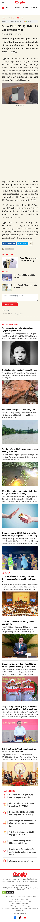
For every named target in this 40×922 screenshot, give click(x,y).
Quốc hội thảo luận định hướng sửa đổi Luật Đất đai (18, 622)
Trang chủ (5, 18)
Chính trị (9, 8)
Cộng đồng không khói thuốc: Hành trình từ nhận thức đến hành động (19, 492)
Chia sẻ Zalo (23, 243)
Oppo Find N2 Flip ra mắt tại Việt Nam (24, 276)
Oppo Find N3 (9, 249)
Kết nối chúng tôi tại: (20, 913)
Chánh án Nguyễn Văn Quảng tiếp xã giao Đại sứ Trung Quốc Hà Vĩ (20, 750)
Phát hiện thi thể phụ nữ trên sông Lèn (18, 409)
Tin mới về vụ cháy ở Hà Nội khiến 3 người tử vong (21, 841)
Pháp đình (25, 8)
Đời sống (20, 18)
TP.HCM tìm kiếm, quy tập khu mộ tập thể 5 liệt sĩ (22, 833)
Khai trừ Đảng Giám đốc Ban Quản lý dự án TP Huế (21, 804)
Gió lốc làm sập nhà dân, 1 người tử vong (19, 370)
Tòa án (17, 8)
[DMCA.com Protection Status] (20, 892)
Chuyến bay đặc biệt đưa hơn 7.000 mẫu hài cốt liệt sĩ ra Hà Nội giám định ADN (19, 665)
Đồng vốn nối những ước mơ (21, 861)
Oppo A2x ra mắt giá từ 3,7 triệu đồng (29, 259)
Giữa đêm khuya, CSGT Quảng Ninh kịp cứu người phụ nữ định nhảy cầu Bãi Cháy (19, 534)
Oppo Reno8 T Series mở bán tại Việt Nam (25, 286)
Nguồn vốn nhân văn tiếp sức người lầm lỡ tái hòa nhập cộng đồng (22, 852)
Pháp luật (34, 8)
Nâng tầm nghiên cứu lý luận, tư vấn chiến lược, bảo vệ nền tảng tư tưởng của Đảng (20, 707)
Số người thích (19, 314)
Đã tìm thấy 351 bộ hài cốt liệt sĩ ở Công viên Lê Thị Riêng (22, 813)
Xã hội (13, 18)
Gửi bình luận (9, 304)
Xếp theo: (4, 314)
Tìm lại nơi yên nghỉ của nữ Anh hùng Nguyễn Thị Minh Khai (17, 329)
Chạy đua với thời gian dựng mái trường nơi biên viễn (21, 796)
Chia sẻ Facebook (10, 243)
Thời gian (10, 314)
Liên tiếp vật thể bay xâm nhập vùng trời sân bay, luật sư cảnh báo (22, 823)
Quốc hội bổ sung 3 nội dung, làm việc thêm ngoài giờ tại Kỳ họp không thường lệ (19, 578)
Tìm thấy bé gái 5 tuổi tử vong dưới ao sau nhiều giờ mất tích (20, 450)
